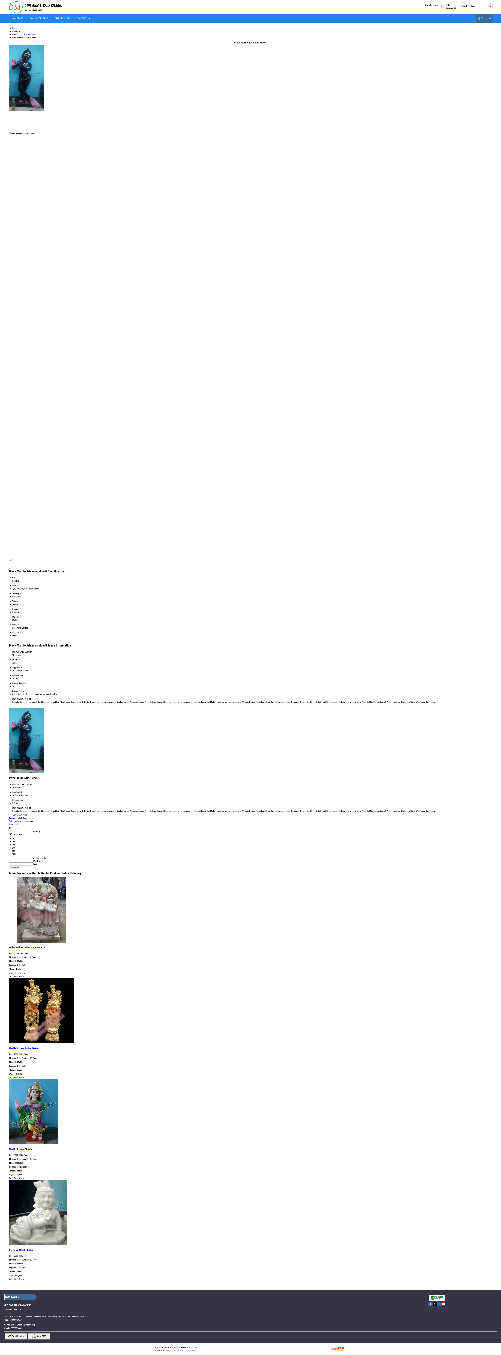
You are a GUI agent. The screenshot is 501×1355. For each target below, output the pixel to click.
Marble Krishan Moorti (20, 1149)
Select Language (431, 5)
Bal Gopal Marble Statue (21, 1250)
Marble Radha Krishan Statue (24, 34)
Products (16, 31)
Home (14, 28)
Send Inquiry (485, 18)
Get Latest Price (20, 815)
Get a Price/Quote (16, 976)
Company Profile (39, 18)
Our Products (62, 18)
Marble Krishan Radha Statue (23, 1048)
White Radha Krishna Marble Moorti (27, 947)
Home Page (17, 18)
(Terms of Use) (192, 1347)
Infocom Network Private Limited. (185, 1350)
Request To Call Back (18, 818)
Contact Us (83, 18)
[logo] (15, 12)
